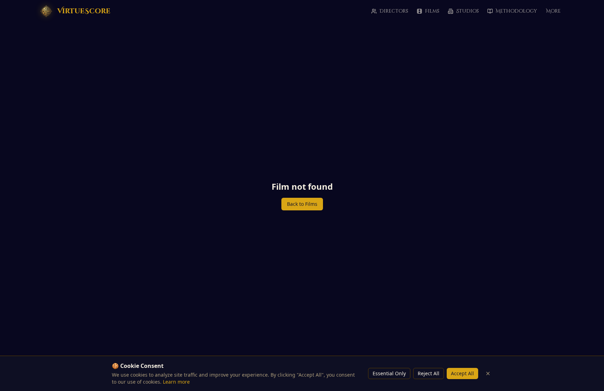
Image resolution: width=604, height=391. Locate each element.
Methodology (516, 11)
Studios (467, 11)
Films (432, 11)
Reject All (428, 373)
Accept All (462, 373)
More (553, 11)
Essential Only (389, 373)
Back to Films (302, 204)
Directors (394, 11)
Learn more (176, 381)
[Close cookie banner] (488, 373)
